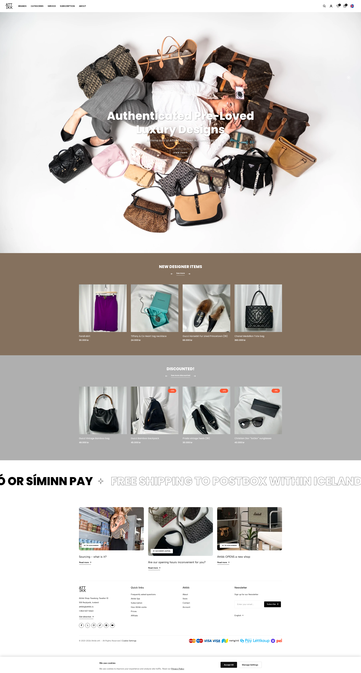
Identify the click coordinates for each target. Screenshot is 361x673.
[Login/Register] (331, 6)
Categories (37, 6)
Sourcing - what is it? (93, 556)
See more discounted (180, 375)
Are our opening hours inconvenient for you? (177, 562)
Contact (186, 603)
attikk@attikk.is (86, 607)
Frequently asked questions (143, 594)
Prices (134, 611)
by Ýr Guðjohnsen (91, 545)
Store (185, 598)
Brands (22, 6)
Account (186, 607)
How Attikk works (139, 607)
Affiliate (134, 615)
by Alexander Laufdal (161, 551)
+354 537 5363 (86, 611)
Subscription (67, 6)
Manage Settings (250, 665)
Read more (84, 562)
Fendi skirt (84, 336)
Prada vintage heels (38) (196, 438)
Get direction (85, 617)
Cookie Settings (129, 641)
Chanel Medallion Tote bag (249, 336)
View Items (180, 152)
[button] (348, 77)
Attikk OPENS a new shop (233, 556)
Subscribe (271, 604)
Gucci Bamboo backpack (145, 438)
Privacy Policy (177, 668)
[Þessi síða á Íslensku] (352, 6)
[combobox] (239, 615)
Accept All (229, 665)
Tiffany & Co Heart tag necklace (149, 336)
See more (180, 273)
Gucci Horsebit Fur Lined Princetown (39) (205, 336)
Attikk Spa (135, 598)
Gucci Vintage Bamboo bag (94, 438)
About (82, 6)
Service (52, 6)
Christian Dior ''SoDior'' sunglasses (253, 438)
